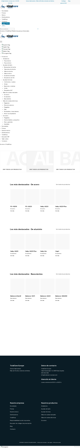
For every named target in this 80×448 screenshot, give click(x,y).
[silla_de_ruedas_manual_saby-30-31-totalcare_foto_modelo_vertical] (53, 335)
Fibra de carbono (9, 105)
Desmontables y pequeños (11, 120)
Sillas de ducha (8, 71)
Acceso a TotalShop (5, 144)
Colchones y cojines (9, 82)
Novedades (5, 11)
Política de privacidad (41, 442)
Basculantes (7, 99)
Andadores (6, 59)
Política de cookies (57, 442)
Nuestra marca (6, 130)
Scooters (5, 116)
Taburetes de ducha (10, 69)
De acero (6, 94)
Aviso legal (50, 442)
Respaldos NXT (8, 90)
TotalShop (5, 19)
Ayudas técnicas (7, 80)
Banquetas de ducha (10, 67)
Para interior (7, 61)
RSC (3, 25)
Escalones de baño (9, 75)
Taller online (5, 23)
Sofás (5, 88)
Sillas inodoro (8, 73)
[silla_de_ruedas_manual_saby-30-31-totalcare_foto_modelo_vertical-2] (35, 335)
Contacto (4, 21)
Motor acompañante (10, 113)
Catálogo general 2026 (64, 2)
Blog (69, 1)
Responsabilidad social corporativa (20, 420)
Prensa (4, 13)
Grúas (6, 84)
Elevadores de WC (9, 78)
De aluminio (7, 97)
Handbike (6, 124)
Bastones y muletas (9, 86)
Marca (3, 15)
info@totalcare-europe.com (8, 1)
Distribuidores (6, 17)
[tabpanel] (18, 335)
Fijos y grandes (8, 122)
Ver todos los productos (63, 184)
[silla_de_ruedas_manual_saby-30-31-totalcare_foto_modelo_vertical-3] (18, 335)
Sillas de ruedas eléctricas (10, 101)
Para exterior (7, 63)
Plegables (6, 107)
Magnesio (7, 103)
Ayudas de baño (7, 65)
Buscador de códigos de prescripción (20, 423)
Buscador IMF (5, 137)
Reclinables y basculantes (11, 111)
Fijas (5, 109)
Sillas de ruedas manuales (10, 92)
